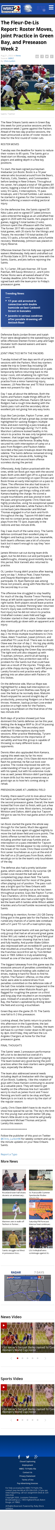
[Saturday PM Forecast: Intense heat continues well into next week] (41, 1209)
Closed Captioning (27, 1461)
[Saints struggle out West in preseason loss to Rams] (14, 1238)
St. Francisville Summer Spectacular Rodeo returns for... (39, 1195)
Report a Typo (9, 1154)
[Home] (11, 9)
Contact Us (27, 1472)
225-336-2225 (31, 1490)
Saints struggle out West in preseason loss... (13, 1251)
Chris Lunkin (9, 61)
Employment (27, 1465)
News (18, 55)
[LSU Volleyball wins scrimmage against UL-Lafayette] (41, 1238)
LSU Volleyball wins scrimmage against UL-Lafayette (39, 1253)
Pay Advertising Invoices (27, 1483)
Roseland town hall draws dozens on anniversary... (14, 1194)
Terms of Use (27, 1479)
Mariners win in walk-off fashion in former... (13, 1223)
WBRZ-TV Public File (27, 1468)
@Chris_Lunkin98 (11, 1139)
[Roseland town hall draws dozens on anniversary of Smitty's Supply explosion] (14, 1180)
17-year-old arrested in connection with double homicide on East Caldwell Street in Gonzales (24, 306)
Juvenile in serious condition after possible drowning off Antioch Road (25, 319)
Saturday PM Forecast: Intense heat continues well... (39, 1224)
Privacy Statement (27, 1476)
